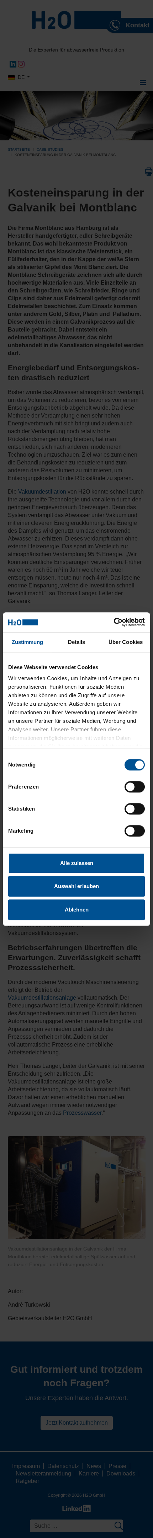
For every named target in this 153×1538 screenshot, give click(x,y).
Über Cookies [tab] (126, 642)
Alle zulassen (76, 863)
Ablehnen (77, 910)
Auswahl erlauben (76, 886)
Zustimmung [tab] (27, 642)
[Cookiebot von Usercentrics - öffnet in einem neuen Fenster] (114, 622)
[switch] (135, 786)
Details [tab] (76, 642)
